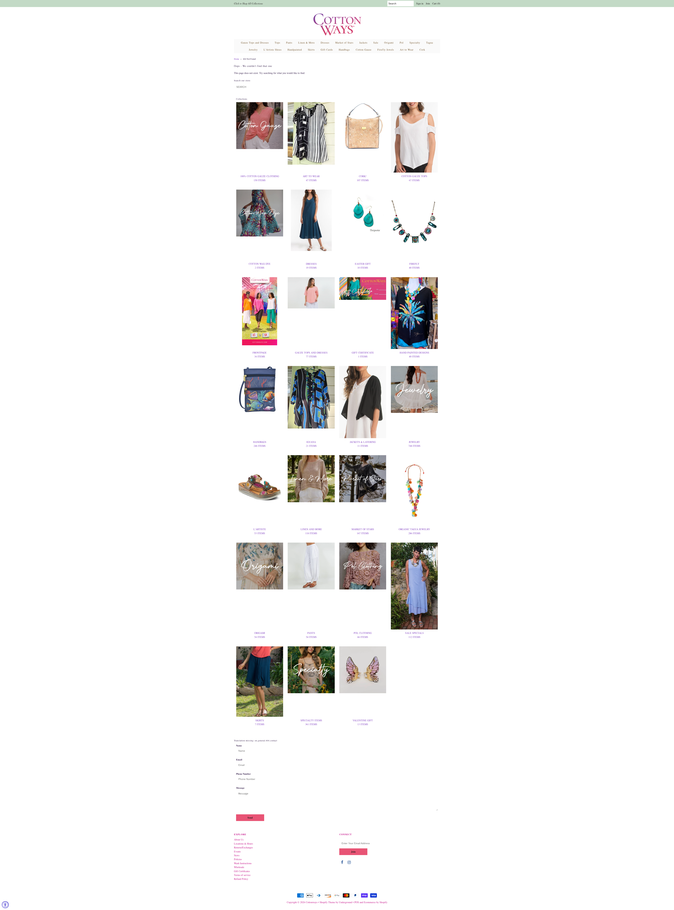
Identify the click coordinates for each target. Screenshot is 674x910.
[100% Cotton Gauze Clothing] (259, 125)
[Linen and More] (311, 478)
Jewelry (253, 49)
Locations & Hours (243, 843)
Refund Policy (241, 879)
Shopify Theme (327, 902)
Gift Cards (327, 49)
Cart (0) (436, 3)
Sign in (419, 3)
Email (239, 759)
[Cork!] (362, 126)
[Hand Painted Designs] (414, 313)
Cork (422, 49)
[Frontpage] (259, 311)
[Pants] (311, 566)
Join (428, 3)
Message (240, 787)
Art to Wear (407, 49)
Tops (277, 42)
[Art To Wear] (311, 133)
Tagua (429, 42)
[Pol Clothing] (362, 566)
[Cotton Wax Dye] (259, 213)
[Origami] (259, 566)
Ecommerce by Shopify (375, 902)
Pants (289, 42)
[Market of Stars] (362, 478)
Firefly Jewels (385, 49)
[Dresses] (311, 220)
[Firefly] (414, 225)
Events (237, 851)
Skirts (311, 49)
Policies (238, 859)
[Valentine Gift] (362, 669)
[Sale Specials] (414, 586)
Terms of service (242, 875)
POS (356, 902)
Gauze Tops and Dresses (255, 42)
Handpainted (295, 49)
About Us (238, 839)
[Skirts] (259, 681)
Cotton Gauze (363, 49)
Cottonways (311, 902)
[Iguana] (311, 397)
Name (239, 745)
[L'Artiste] (259, 478)
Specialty (414, 42)
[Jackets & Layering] (362, 402)
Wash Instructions (243, 863)
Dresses (325, 42)
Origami (389, 42)
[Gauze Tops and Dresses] (311, 292)
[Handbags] (259, 389)
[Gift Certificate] (362, 288)
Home (236, 58)
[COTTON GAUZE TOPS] (414, 137)
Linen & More (306, 42)
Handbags (344, 49)
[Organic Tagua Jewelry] (414, 490)
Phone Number (243, 773)
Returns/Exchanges (243, 847)
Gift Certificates (242, 871)
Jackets (363, 42)
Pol (402, 42)
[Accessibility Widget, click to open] (5, 904)
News (236, 855)
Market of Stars (344, 42)
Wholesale (239, 867)
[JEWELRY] (414, 389)
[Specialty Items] (311, 669)
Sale (375, 42)
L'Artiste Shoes (273, 49)
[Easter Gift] (362, 211)
